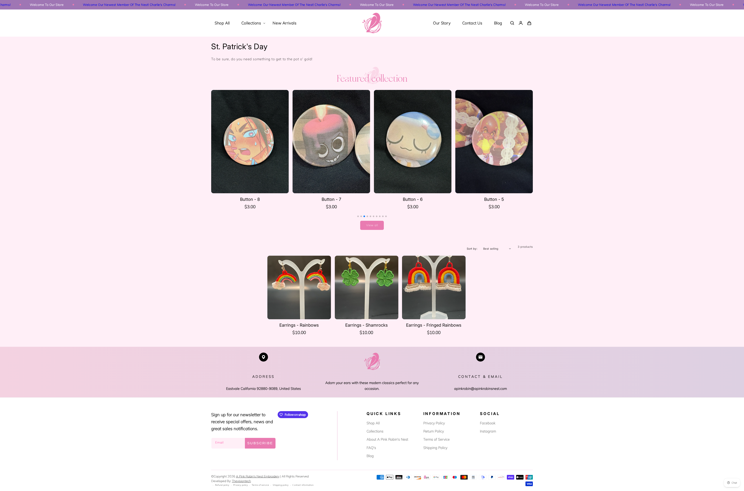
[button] (251, 23)
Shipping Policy (435, 447)
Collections (375, 431)
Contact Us (472, 23)
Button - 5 (413, 199)
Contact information (302, 485)
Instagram (488, 431)
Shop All (373, 423)
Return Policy (433, 431)
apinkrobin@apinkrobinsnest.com (480, 388)
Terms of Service (436, 439)
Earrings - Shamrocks (366, 325)
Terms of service (260, 485)
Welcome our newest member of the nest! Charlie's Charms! (100, 5)
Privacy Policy (434, 423)
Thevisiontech (241, 481)
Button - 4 (494, 199)
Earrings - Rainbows (299, 325)
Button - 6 (331, 199)
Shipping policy (281, 485)
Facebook (487, 423)
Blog (498, 23)
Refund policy (222, 485)
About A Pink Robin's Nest (387, 439)
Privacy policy (240, 485)
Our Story (441, 23)
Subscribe (260, 443)
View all (372, 225)
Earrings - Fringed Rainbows (433, 325)
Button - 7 (250, 199)
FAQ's (371, 447)
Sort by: (472, 248)
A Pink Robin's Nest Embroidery (257, 476)
